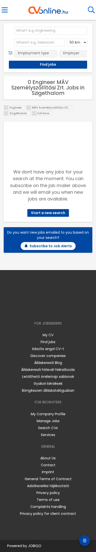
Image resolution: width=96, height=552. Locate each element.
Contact (48, 465)
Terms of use (48, 499)
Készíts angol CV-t (48, 348)
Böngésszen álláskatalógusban (48, 390)
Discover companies (48, 355)
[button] (11, 53)
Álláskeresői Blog (48, 362)
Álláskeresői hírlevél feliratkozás (48, 369)
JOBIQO (34, 545)
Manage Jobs (48, 420)
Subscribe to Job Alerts (51, 246)
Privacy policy (48, 492)
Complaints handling (48, 506)
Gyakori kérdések (48, 383)
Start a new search (48, 212)
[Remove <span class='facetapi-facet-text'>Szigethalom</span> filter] (6, 113)
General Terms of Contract (48, 478)
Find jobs (48, 341)
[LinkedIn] (53, 309)
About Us (48, 458)
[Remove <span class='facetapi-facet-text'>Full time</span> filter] (34, 113)
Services (48, 434)
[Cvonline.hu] (48, 8)
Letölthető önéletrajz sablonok (48, 376)
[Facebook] (36, 309)
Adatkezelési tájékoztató (48, 485)
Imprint (48, 471)
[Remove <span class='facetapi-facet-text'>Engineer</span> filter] (6, 108)
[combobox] (50, 31)
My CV (48, 334)
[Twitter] (60, 309)
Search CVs (48, 427)
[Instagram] (44, 309)
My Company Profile (48, 414)
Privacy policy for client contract (48, 513)
